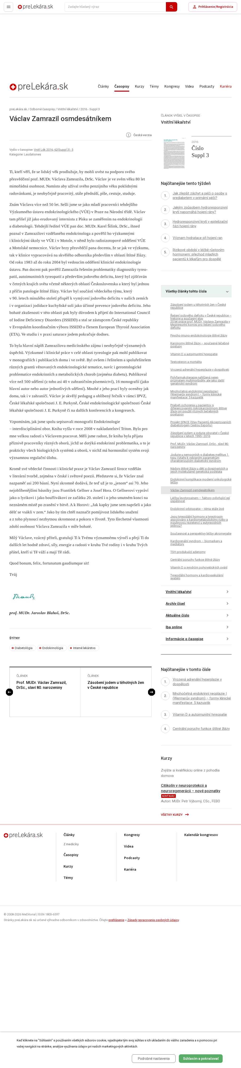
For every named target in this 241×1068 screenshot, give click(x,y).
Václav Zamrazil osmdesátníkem (192, 490)
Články (103, 86)
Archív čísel (175, 603)
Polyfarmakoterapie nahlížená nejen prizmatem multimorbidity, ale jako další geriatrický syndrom (197, 380)
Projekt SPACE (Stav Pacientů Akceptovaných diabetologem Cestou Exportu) (200, 423)
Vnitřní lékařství (67, 109)
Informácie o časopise (184, 639)
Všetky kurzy (172, 814)
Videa (189, 86)
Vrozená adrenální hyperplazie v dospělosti (199, 369)
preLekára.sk (27, 9)
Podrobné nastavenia (154, 1058)
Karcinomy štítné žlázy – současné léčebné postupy (199, 344)
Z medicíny (71, 844)
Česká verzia (142, 135)
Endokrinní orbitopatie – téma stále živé (197, 509)
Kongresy (172, 86)
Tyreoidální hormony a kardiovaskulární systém (196, 576)
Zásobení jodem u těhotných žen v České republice (116, 685)
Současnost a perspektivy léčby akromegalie (200, 533)
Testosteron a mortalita (186, 362)
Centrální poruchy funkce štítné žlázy (195, 559)
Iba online (174, 627)
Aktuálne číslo (177, 615)
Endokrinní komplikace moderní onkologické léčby (200, 481)
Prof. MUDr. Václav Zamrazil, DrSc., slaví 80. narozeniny (41, 685)
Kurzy (139, 86)
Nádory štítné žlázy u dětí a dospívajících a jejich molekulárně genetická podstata (199, 470)
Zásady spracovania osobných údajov (153, 920)
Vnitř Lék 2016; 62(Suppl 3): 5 (53, 149)
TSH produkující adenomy (187, 552)
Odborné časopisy (42, 109)
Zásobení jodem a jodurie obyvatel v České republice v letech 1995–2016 (199, 434)
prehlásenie (116, 920)
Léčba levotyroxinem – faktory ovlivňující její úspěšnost (200, 499)
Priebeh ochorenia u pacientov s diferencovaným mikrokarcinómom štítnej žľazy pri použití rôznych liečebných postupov (198, 409)
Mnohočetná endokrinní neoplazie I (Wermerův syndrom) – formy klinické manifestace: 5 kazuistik (195, 394)
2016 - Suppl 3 (90, 109)
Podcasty (206, 86)
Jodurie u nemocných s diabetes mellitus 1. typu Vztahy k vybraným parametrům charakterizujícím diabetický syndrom (199, 458)
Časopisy (121, 86)
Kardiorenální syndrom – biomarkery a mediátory (196, 542)
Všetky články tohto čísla (186, 291)
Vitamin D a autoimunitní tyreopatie (193, 354)
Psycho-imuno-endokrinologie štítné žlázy (198, 335)
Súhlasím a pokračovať (201, 1058)
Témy (154, 86)
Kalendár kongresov (201, 834)
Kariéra (226, 86)
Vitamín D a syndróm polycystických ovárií (198, 567)
